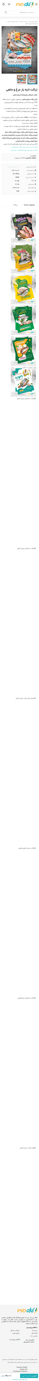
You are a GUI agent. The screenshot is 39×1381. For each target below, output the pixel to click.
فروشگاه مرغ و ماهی (31, 24)
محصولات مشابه (29, 205)
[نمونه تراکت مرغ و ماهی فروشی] (23, 921)
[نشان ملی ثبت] (12, 1346)
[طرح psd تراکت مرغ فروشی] (23, 259)
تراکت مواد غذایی (13, 21)
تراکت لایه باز (23, 21)
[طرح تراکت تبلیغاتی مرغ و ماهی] (23, 382)
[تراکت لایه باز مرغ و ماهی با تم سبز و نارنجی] (23, 351)
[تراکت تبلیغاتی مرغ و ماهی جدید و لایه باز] (23, 621)
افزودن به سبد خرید (29, 1376)
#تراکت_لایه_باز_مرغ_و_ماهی (30, 147)
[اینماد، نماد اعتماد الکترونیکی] (28, 1346)
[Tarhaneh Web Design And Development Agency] (19, 1369)
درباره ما (34, 1330)
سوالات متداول (15, 1330)
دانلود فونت (16, 1333)
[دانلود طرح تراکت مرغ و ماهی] (23, 771)
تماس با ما (33, 1336)
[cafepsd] (25, 4)
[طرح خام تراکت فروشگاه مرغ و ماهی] (23, 320)
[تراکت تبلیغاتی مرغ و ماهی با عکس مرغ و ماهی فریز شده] (23, 472)
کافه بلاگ (34, 1333)
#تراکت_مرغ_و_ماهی (32, 150)
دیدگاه (15, 205)
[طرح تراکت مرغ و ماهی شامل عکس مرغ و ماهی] (23, 1221)
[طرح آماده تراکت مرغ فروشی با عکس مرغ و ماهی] (23, 289)
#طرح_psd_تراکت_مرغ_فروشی (18, 150)
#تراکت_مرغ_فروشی (17, 147)
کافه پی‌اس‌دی (33, 21)
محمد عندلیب (30, 158)
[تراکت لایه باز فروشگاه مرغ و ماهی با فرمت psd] (23, 228)
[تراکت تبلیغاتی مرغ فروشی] (23, 1071)
